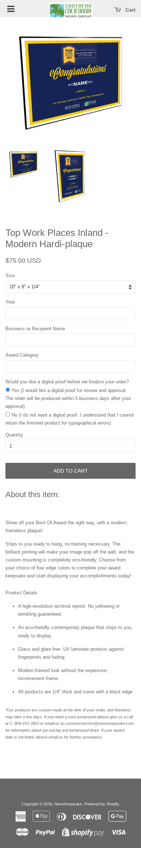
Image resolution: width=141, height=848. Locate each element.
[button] (11, 8)
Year (10, 302)
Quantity (14, 435)
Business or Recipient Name (35, 328)
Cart (130, 10)
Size (10, 275)
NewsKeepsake (68, 804)
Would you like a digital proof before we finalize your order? (67, 381)
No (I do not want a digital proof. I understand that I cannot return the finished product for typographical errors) (69, 419)
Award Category (22, 355)
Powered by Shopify (101, 804)
